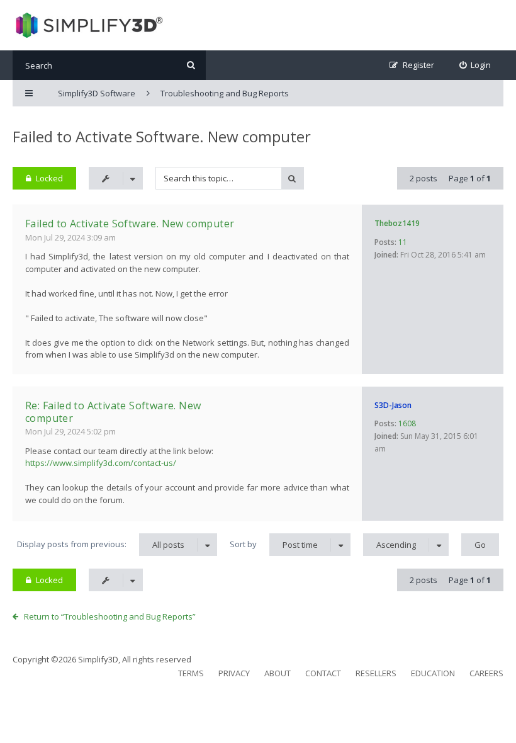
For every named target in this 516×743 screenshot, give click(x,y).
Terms (191, 673)
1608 (407, 423)
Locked (49, 178)
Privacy (234, 673)
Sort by (274, 544)
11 (402, 242)
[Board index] (88, 25)
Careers (486, 673)
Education (433, 673)
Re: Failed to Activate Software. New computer (113, 412)
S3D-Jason (393, 405)
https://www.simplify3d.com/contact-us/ (100, 462)
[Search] (191, 65)
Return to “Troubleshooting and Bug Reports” (110, 616)
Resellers (376, 673)
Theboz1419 (397, 223)
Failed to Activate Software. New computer (162, 136)
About (277, 673)
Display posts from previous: (100, 544)
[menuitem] (475, 65)
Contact (323, 673)
